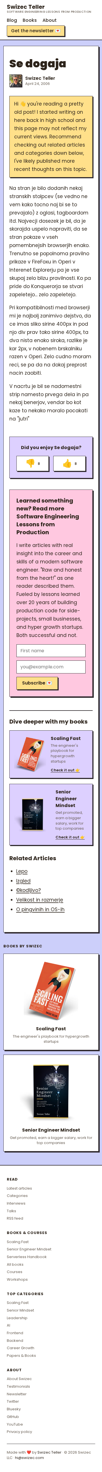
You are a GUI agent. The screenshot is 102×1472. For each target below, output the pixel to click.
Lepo (21, 871)
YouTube (15, 1424)
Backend (15, 1340)
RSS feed (15, 1218)
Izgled (23, 880)
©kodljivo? (28, 890)
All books (15, 1264)
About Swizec (19, 1378)
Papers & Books (21, 1355)
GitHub (13, 1416)
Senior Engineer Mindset (29, 1249)
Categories (17, 1195)
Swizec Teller (49, 8)
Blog (12, 20)
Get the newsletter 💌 (36, 30)
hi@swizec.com (29, 1457)
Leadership (17, 1318)
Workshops (17, 1279)
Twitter (13, 1401)
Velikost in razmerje (39, 899)
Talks (11, 1211)
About (49, 20)
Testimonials (18, 1386)
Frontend (15, 1333)
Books (30, 20)
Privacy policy (19, 1431)
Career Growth (20, 1348)
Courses (14, 1271)
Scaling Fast (18, 1241)
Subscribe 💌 (37, 683)
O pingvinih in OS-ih (40, 909)
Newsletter (17, 1394)
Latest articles (19, 1188)
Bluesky (14, 1409)
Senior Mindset (20, 1310)
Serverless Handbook (27, 1256)
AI (8, 1325)
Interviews (16, 1203)
